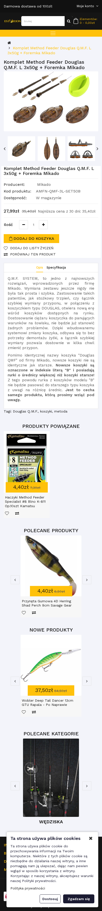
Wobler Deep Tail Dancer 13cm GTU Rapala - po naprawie (47, 702)
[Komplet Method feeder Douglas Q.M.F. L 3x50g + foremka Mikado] (51, 101)
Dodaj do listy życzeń (31, 248)
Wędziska (51, 821)
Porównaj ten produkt (33, 254)
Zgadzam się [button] (79, 899)
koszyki (46, 411)
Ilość (8, 224)
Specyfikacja (56, 267)
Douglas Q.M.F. (25, 411)
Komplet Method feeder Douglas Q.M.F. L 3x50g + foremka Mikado (49, 50)
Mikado (44, 184)
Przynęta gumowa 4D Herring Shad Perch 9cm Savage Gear (47, 603)
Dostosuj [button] (50, 899)
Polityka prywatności (27, 888)
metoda (60, 411)
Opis (39, 267)
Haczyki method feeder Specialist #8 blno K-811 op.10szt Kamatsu (25, 501)
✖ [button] (91, 838)
